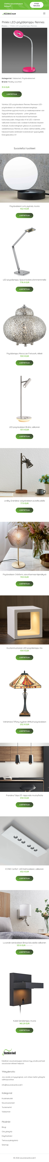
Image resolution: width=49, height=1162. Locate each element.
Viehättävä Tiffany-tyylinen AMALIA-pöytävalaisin (24, 722)
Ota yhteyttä (7, 1131)
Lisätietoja (12, 94)
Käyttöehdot (7, 1136)
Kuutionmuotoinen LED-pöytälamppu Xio (24, 648)
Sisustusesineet (8, 1103)
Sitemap (5, 1145)
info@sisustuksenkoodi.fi (12, 1085)
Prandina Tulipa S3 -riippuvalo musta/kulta (24, 795)
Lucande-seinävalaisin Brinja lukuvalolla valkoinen (24, 943)
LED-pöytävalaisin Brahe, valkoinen (24, 427)
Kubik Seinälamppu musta (24, 1021)
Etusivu (4, 26)
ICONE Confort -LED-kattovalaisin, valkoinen (24, 869)
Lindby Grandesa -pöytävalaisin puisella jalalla (24, 501)
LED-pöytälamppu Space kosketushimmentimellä (24, 280)
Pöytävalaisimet (28, 78)
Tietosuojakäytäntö (10, 1140)
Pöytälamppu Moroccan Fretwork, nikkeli (24, 353)
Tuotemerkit (7, 1107)
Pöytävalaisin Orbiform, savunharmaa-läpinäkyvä (24, 574)
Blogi (4, 1127)
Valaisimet (16, 78)
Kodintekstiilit (7, 1098)
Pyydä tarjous (36, 5)
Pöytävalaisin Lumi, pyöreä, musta (24, 206)
